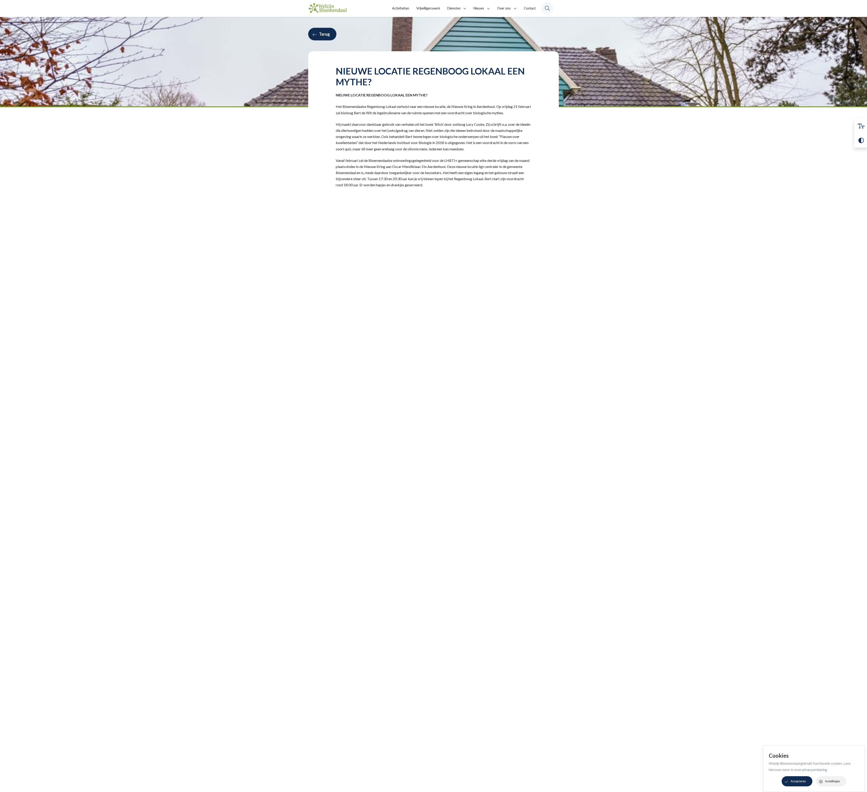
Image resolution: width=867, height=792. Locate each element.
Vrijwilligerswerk (428, 8)
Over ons (504, 8)
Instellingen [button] (832, 781)
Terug (324, 34)
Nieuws (478, 8)
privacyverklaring (814, 770)
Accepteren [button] (798, 781)
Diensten (454, 8)
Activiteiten (400, 8)
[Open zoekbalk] (547, 8)
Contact (530, 8)
